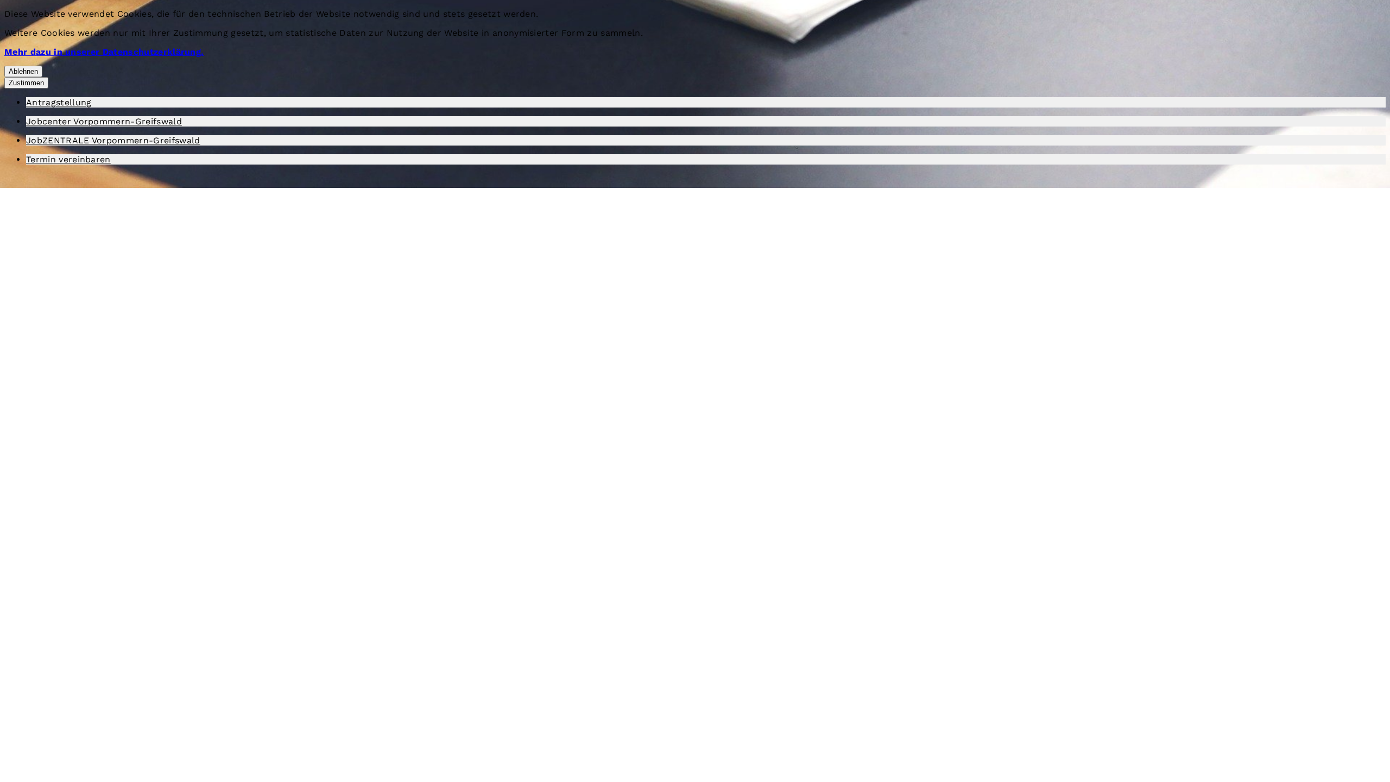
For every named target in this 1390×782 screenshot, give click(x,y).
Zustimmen (26, 83)
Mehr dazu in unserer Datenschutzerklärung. (104, 52)
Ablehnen (23, 71)
